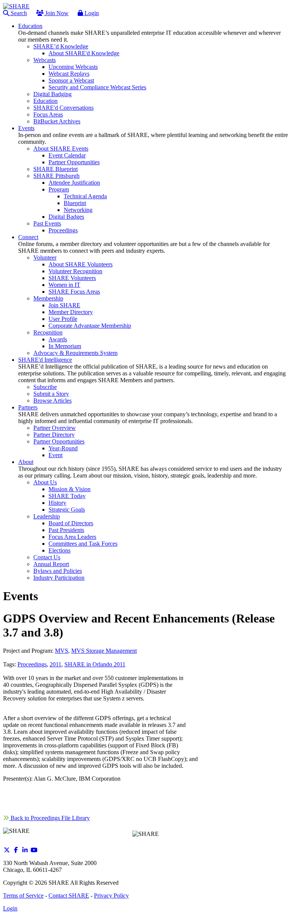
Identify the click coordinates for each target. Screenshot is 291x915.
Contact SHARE (68, 895)
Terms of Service (23, 895)
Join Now (56, 13)
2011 (55, 664)
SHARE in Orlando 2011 (94, 664)
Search (18, 13)
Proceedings (32, 664)
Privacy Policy (111, 895)
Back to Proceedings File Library (49, 818)
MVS (61, 650)
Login (91, 13)
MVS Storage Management (104, 650)
